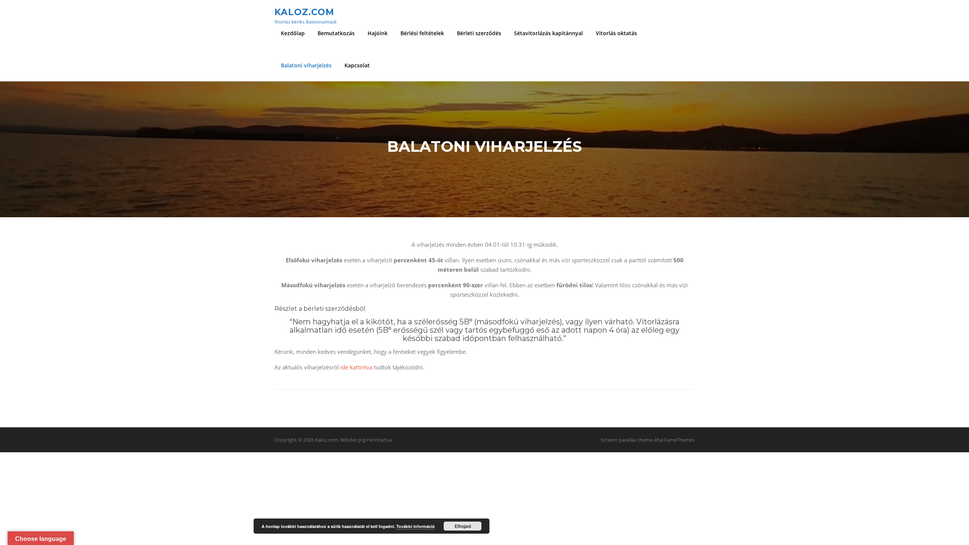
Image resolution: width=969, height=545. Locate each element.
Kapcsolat (357, 65)
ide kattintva (356, 367)
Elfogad (463, 526)
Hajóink (378, 33)
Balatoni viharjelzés (306, 65)
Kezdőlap (293, 33)
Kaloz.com (304, 11)
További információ (415, 526)
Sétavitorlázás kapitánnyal (548, 33)
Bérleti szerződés (479, 33)
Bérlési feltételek (422, 33)
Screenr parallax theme (627, 439)
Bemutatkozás (336, 33)
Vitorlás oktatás (616, 33)
